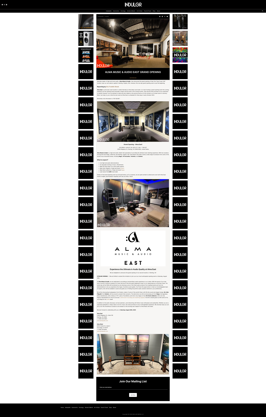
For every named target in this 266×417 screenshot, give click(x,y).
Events (107, 16)
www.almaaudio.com (102, 320)
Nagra (122, 170)
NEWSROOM (133, 78)
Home (62, 407)
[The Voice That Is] (180, 21)
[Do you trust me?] (180, 371)
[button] (160, 16)
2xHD (108, 299)
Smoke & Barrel (89, 407)
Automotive (75, 407)
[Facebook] (2, 4)
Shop (110, 407)
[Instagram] (6, 4)
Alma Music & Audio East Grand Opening (133, 72)
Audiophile (100, 16)
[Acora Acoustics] (85, 38)
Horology (81, 407)
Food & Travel (104, 407)
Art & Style (97, 407)
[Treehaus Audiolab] (180, 38)
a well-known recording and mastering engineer (132, 297)
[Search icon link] (262, 11)
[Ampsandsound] (85, 55)
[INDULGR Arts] (180, 55)
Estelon (122, 168)
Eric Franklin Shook (112, 87)
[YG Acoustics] (85, 21)
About (114, 407)
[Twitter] (4, 4)
